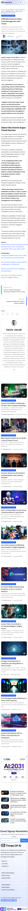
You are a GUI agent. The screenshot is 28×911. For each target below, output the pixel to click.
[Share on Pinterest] (12, 314)
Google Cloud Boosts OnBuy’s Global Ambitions (15, 302)
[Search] (24, 2)
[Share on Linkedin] (17, 314)
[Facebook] (2, 900)
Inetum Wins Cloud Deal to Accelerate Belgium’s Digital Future (11, 626)
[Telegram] (10, 900)
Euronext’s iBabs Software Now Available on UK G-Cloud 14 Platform (12, 589)
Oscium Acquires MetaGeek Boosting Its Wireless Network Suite (14, 291)
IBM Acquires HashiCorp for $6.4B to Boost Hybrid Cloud (13, 439)
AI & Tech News (10, 9)
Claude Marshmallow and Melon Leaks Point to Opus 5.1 (18, 807)
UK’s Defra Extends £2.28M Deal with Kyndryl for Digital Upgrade (13, 546)
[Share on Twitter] (7, 314)
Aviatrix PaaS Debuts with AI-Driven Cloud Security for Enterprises (12, 735)
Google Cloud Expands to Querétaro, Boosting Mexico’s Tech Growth (12, 663)
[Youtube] (15, 900)
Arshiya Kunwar (7, 449)
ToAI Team (6, 674)
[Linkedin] (7, 900)
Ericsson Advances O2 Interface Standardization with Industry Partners (13, 475)
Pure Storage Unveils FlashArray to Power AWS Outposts (14, 699)
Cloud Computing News (8, 15)
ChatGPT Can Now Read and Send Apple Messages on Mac (18, 821)
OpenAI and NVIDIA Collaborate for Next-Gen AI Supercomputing (13, 404)
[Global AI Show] (14, 769)
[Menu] (20, 2)
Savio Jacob (10, 36)
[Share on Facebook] (3, 314)
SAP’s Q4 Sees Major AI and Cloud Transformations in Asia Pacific (13, 511)
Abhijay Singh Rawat (8, 414)
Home (2, 9)
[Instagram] (13, 900)
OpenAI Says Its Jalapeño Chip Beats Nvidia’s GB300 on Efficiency (18, 800)
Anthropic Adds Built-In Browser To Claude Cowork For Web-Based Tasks (18, 793)
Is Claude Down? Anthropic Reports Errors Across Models (18, 814)
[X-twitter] (5, 900)
